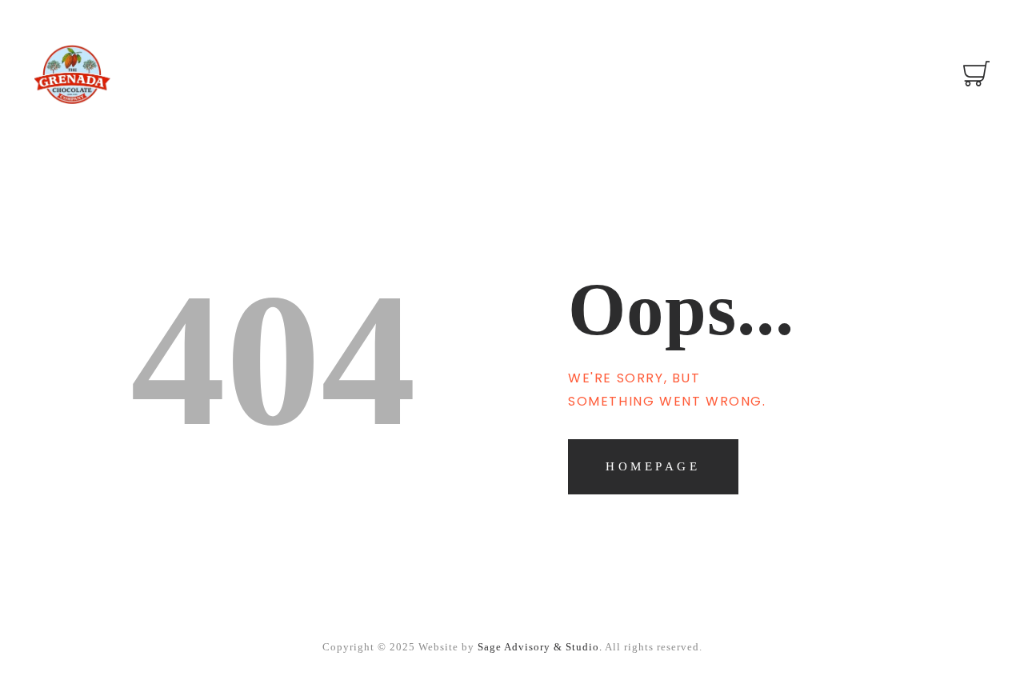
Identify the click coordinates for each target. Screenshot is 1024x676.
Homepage (653, 466)
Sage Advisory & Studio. (540, 647)
